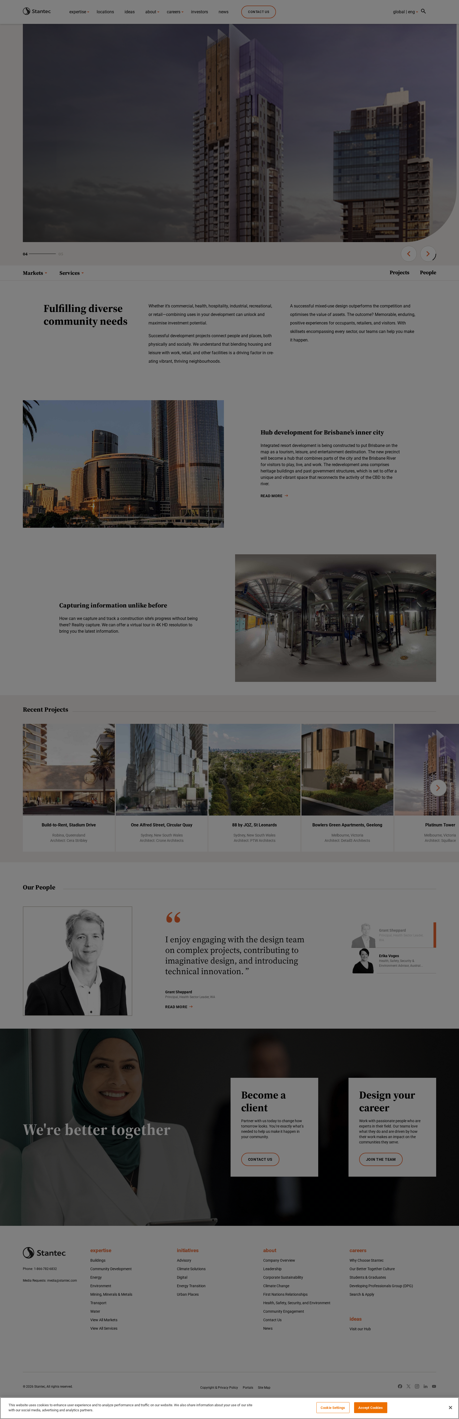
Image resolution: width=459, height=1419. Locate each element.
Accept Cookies (370, 1408)
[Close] (450, 1407)
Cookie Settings (333, 1408)
